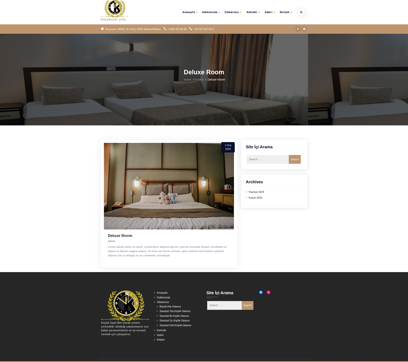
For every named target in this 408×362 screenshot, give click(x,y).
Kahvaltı (252, 12)
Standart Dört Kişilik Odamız (175, 325)
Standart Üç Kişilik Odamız (175, 320)
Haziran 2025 (256, 192)
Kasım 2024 (255, 197)
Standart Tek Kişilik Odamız (175, 311)
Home (187, 79)
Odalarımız (232, 12)
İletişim (285, 12)
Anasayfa (188, 12)
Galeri (269, 12)
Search (295, 159)
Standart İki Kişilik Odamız (174, 316)
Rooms (199, 79)
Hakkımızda (209, 12)
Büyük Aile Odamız (170, 306)
